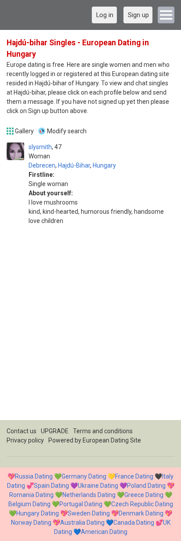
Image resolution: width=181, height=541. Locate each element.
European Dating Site (112, 440)
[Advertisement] (90, 329)
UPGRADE (55, 431)
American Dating (104, 531)
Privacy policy (25, 440)
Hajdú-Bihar (74, 165)
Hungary (104, 165)
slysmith (40, 146)
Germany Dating (84, 476)
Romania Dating (31, 494)
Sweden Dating (89, 513)
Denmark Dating (141, 513)
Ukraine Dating (98, 485)
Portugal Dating (80, 504)
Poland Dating (146, 485)
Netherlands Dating (89, 494)
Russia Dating (34, 476)
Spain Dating (51, 485)
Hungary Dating (37, 513)
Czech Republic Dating (142, 504)
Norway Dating (31, 522)
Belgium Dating (29, 504)
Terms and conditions (103, 431)
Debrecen (42, 165)
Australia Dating (82, 522)
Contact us (21, 431)
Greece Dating (143, 494)
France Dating (134, 476)
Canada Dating (133, 522)
